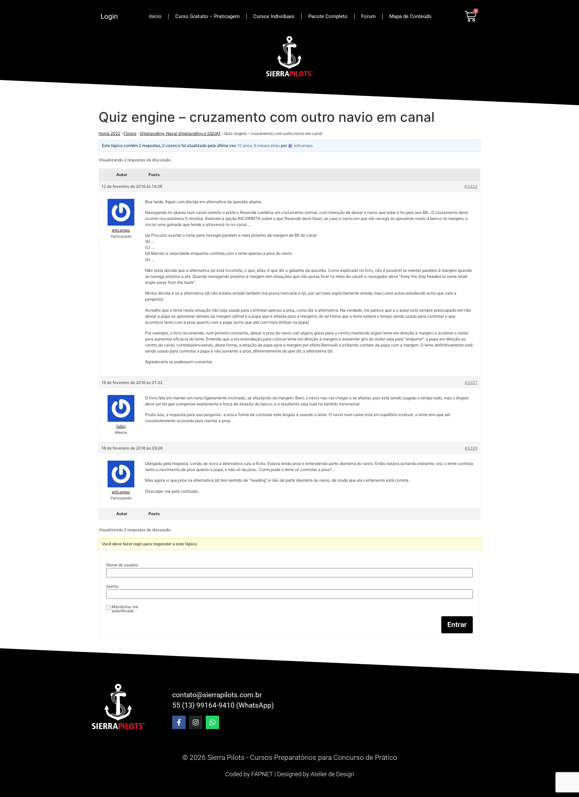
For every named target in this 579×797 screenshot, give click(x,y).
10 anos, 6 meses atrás (258, 145)
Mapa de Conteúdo (410, 16)
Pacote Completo (327, 16)
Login (109, 16)
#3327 (471, 382)
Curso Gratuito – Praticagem (207, 16)
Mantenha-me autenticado (125, 609)
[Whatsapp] (212, 722)
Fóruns (130, 133)
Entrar (457, 625)
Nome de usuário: (122, 565)
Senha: (112, 586)
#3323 (470, 186)
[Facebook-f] (179, 722)
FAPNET (262, 774)
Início (155, 16)
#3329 (471, 448)
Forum (368, 16)
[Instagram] (195, 722)
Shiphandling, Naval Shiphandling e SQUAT (180, 133)
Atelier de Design (332, 774)
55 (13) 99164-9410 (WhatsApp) (223, 705)
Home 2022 (109, 133)
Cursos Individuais (274, 16)
